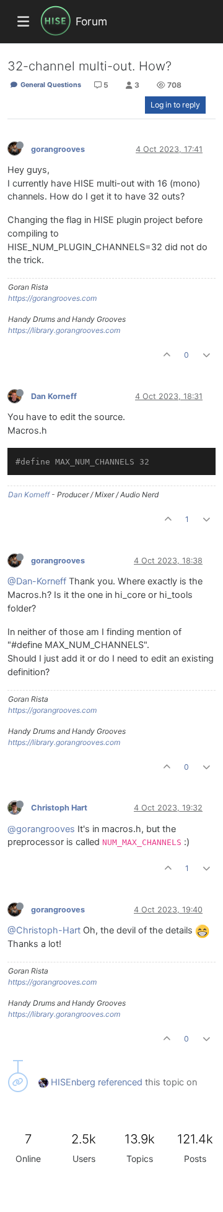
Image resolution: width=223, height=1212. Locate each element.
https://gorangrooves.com (52, 298)
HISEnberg (73, 1082)
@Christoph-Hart (44, 930)
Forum (91, 21)
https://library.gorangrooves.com (64, 330)
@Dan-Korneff (36, 581)
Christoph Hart (59, 807)
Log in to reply (175, 104)
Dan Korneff (54, 396)
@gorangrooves (41, 829)
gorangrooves (58, 149)
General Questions (50, 84)
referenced (120, 1082)
